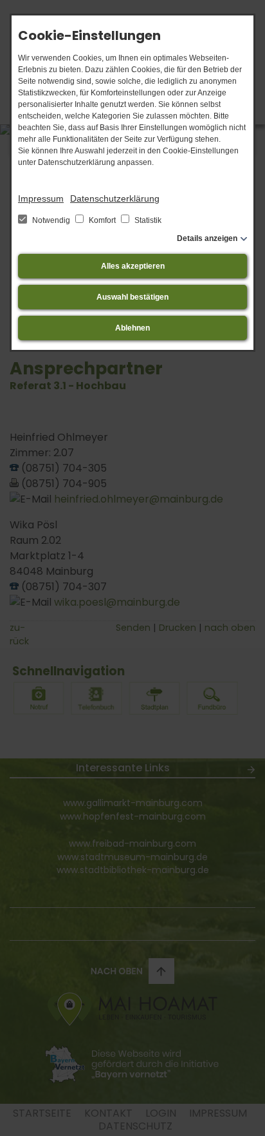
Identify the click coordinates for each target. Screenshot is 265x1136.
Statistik (146, 220)
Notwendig (51, 220)
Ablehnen (132, 327)
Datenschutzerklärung (115, 198)
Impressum (41, 198)
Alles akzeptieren (133, 266)
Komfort (102, 220)
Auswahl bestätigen (132, 297)
